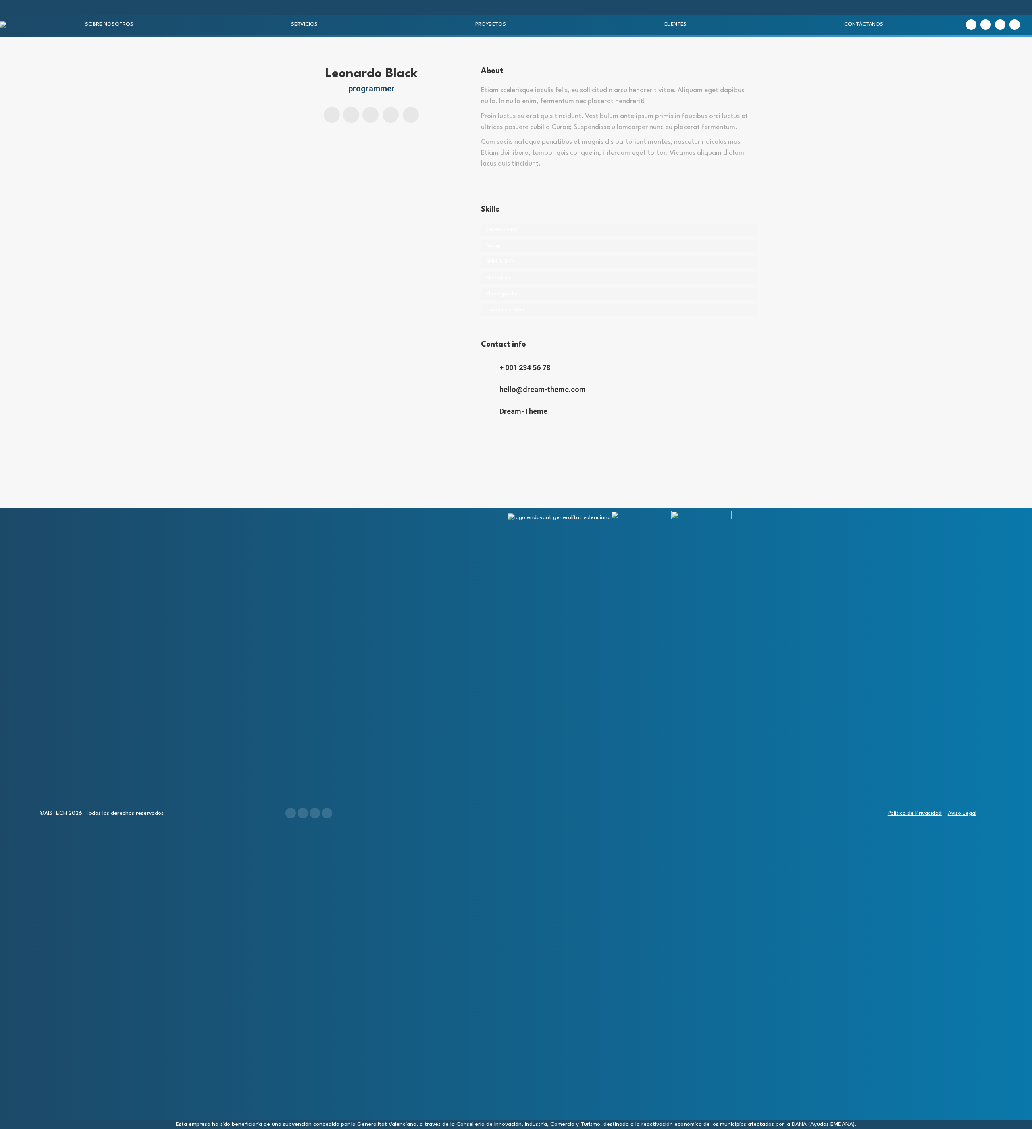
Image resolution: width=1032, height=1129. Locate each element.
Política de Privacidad (915, 813)
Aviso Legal (962, 813)
